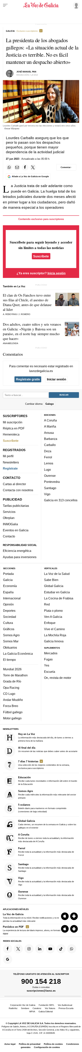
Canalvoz (37, 1008)
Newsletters (11, 462)
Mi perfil (8, 456)
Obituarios (10, 647)
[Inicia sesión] (75, 5)
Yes (46, 665)
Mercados (50, 653)
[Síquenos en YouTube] (50, 948)
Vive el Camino (54, 629)
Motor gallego (12, 718)
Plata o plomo (53, 610)
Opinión (8, 604)
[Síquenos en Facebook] (7, 948)
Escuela (49, 671)
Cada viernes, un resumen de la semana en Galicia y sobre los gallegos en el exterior (47, 824)
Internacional (12, 598)
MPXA (32, 1011)
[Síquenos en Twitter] (18, 948)
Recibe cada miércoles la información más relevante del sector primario (47, 794)
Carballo (50, 445)
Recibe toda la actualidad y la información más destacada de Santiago (46, 867)
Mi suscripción (12, 422)
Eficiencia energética (17, 550)
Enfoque (49, 622)
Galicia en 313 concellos (60, 500)
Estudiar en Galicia (57, 592)
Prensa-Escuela (66, 1008)
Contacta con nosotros (18, 490)
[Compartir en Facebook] (25, 167)
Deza (47, 451)
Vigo (47, 494)
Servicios (9, 511)
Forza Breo (10, 706)
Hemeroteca (11, 434)
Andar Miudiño (13, 699)
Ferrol (48, 457)
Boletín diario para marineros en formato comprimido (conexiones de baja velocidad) (42, 808)
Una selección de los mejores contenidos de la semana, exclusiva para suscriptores (44, 764)
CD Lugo (9, 693)
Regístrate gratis (28, 379)
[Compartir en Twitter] (33, 167)
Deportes (9, 610)
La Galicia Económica (18, 653)
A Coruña (50, 420)
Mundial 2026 (12, 669)
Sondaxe (25, 1008)
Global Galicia (53, 586)
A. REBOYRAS (10, 314)
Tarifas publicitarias (16, 505)
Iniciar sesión (56, 379)
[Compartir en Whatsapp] (9, 167)
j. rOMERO (24, 314)
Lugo (47, 469)
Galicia (8, 580)
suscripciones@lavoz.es (41, 990)
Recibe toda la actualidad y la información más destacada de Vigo (46, 881)
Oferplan (8, 518)
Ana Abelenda (10, 343)
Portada (8, 573)
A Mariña (50, 426)
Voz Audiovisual (65, 1005)
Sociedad (9, 616)
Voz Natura (50, 1008)
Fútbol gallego (13, 712)
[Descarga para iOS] (65, 916)
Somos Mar (10, 641)
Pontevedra (52, 481)
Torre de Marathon (15, 675)
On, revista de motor (57, 677)
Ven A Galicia (53, 616)
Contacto (9, 536)
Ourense (50, 475)
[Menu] (5, 5)
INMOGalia (10, 524)
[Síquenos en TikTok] (61, 948)
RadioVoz (13, 1008)
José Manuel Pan (26, 72)
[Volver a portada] (41, 5)
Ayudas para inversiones (19, 557)
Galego (49, 403)
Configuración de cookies (47, 1047)
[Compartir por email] (17, 167)
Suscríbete (41, 256)
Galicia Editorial (46, 1011)
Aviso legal (9, 1044)
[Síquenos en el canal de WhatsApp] (71, 948)
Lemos (48, 463)
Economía (10, 586)
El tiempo (9, 659)
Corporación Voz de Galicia (22, 1005)
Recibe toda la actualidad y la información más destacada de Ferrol (46, 851)
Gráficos (8, 629)
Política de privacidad (29, 1044)
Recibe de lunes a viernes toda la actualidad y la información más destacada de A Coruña (46, 838)
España (8, 592)
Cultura (8, 622)
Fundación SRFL (46, 1005)
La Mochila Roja (55, 635)
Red (47, 604)
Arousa (49, 432)
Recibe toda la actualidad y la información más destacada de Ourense (46, 895)
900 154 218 (41, 981)
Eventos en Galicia (15, 530)
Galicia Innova (54, 641)
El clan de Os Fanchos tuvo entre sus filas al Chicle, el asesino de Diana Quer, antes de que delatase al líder (27, 302)
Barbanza (50, 438)
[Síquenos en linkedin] (39, 948)
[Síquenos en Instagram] (29, 948)
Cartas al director (14, 484)
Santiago (50, 488)
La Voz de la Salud (57, 573)
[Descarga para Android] (74, 916)
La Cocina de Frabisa (58, 598)
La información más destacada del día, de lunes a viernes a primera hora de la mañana (45, 737)
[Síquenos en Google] (7, 959)
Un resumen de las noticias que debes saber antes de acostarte (47, 749)
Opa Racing (11, 687)
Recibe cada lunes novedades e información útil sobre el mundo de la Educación (47, 780)
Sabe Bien (51, 580)
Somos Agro (11, 635)
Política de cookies (53, 1044)
